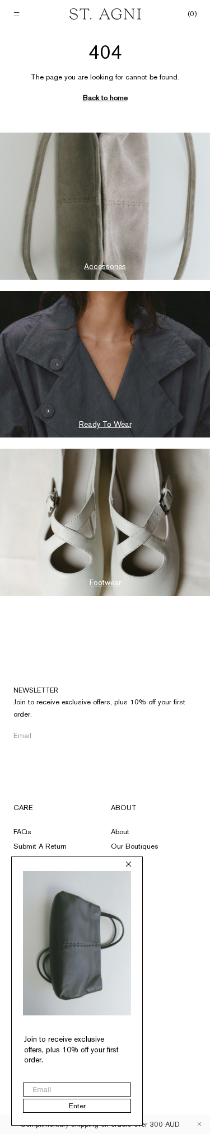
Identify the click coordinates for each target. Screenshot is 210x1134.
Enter (77, 1106)
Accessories (105, 266)
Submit (184, 736)
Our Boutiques (134, 846)
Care (23, 807)
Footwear (105, 582)
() (192, 14)
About (124, 807)
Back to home (105, 97)
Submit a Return (40, 846)
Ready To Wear (105, 424)
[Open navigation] (17, 14)
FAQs (22, 831)
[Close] (199, 1124)
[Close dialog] (128, 864)
